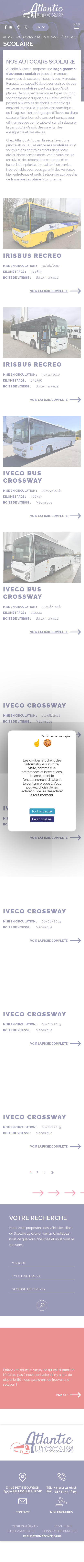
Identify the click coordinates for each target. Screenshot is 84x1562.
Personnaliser (42, 819)
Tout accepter (42, 811)
